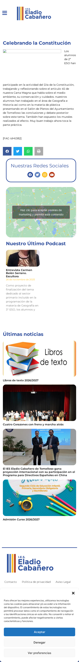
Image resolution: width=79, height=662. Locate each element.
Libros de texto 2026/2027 (21, 380)
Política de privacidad (36, 582)
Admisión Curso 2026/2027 (21, 519)
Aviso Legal (63, 582)
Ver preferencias (39, 653)
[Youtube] (52, 174)
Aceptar (39, 632)
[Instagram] (45, 174)
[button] (73, 593)
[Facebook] (30, 174)
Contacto (10, 582)
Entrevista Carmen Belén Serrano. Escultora (19, 273)
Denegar (39, 642)
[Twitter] (37, 174)
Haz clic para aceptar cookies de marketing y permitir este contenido (41, 212)
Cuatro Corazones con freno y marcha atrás (33, 424)
